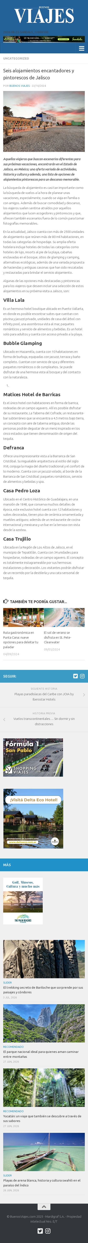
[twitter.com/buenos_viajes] (75, 676)
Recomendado (13, 1046)
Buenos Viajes (19, 85)
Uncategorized (16, 58)
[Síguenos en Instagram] (82, 676)
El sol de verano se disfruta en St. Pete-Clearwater (57, 637)
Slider (7, 982)
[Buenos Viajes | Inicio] (44, 14)
